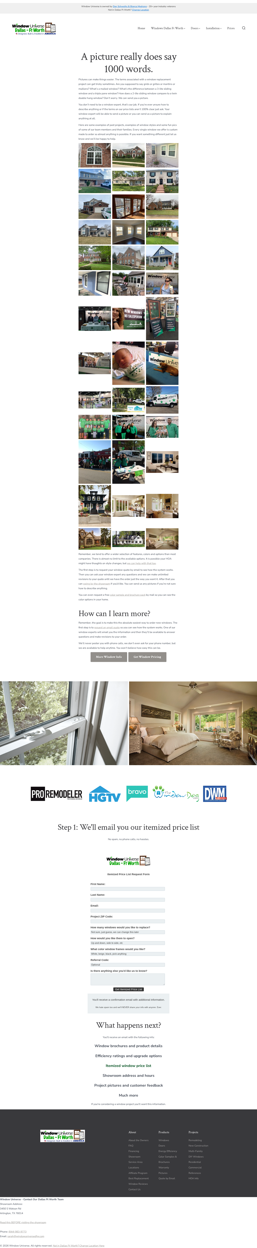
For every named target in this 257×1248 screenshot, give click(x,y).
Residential (195, 1162)
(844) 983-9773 (17, 1231)
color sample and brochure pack (127, 595)
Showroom (134, 1156)
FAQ (130, 1145)
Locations (133, 1167)
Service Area (135, 1162)
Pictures (163, 1173)
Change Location (140, 9)
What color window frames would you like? (118, 949)
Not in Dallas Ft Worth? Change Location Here (78, 1245)
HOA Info (194, 1178)
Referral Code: (100, 960)
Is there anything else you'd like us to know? (119, 970)
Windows (164, 1140)
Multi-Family (196, 1151)
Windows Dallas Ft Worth (167, 28)
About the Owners (138, 1140)
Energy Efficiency (168, 1151)
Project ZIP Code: (102, 916)
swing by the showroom (96, 583)
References (195, 1173)
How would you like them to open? (113, 938)
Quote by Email (167, 1178)
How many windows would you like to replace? (120, 927)
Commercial (195, 1167)
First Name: (98, 884)
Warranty (164, 1167)
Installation (213, 28)
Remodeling (195, 1140)
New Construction (198, 1145)
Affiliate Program (137, 1173)
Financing (133, 1151)
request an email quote (107, 627)
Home (141, 28)
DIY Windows (196, 1156)
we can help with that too (141, 563)
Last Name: (98, 894)
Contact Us (134, 1189)
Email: (95, 905)
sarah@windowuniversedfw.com (25, 1236)
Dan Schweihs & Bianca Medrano (130, 6)
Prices (231, 28)
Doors (194, 28)
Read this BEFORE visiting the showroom (23, 1222)
